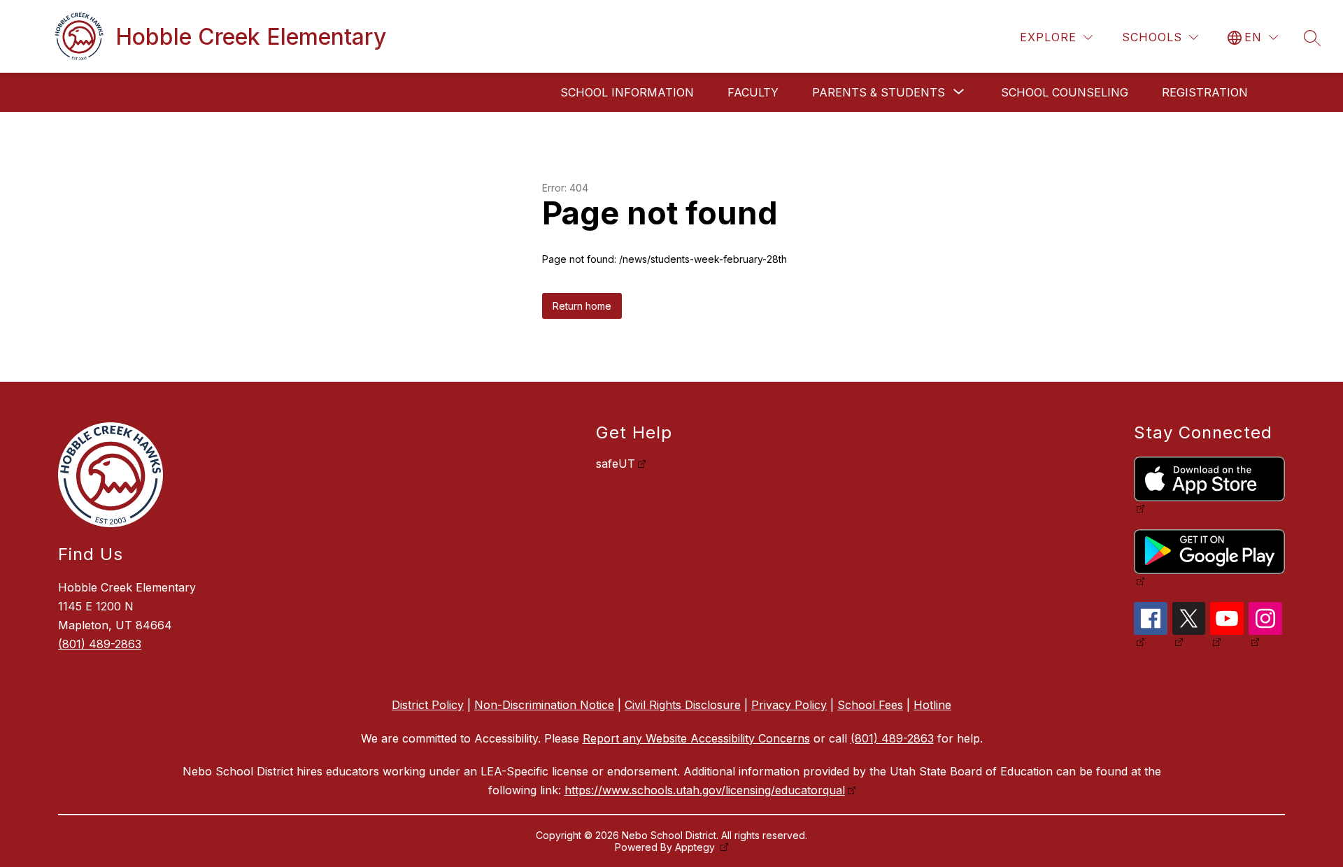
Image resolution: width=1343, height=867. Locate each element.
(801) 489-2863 (99, 644)
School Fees (870, 705)
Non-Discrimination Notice (544, 705)
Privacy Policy (789, 705)
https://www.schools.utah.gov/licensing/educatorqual (704, 790)
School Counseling (1064, 92)
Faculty (753, 92)
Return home (582, 306)
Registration (1205, 92)
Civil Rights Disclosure (683, 705)
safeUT (615, 464)
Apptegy (696, 847)
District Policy (428, 705)
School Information (627, 92)
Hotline (932, 705)
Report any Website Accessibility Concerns (696, 738)
